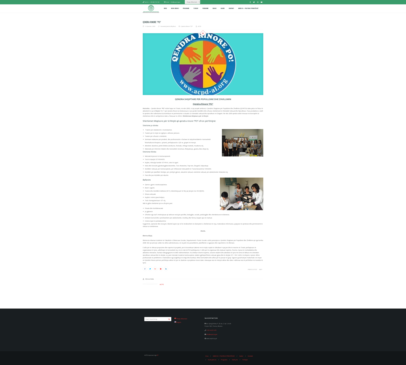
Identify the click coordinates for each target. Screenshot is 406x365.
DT (157, 355)
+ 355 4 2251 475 (211, 330)
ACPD (162, 284)
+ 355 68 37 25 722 (154, 2)
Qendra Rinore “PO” (187, 26)
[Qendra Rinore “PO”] (203, 64)
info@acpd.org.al (175, 2)
